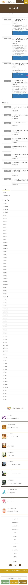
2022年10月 (5, 248)
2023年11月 (5, 209)
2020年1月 (5, 306)
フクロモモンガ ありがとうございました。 (20, 155)
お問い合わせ (15, 582)
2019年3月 (5, 336)
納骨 (15, 539)
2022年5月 (5, 263)
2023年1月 (5, 239)
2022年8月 (5, 254)
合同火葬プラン (15, 529)
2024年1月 (5, 203)
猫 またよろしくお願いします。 (20, 162)
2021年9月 (5, 287)
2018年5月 (5, 366)
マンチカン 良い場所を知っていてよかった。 (20, 139)
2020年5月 (5, 303)
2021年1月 (5, 294)
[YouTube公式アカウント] (10, 565)
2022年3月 (5, 269)
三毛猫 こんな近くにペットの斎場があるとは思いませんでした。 (20, 172)
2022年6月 (5, 260)
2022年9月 (5, 251)
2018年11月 (5, 348)
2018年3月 (5, 372)
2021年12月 (5, 278)
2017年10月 (5, 387)
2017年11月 (5, 384)
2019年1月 (5, 342)
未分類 (4, 192)
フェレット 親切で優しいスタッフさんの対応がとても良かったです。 (20, 180)
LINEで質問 (23, 582)
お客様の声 (15, 546)
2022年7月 (5, 257)
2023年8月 (5, 218)
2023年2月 (5, 236)
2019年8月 (5, 321)
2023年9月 (5, 215)
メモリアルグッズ (15, 543)
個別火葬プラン (15, 526)
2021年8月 (5, 290)
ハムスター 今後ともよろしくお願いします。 (20, 115)
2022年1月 (5, 275)
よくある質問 (15, 550)
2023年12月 (5, 206)
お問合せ (15, 556)
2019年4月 (5, 333)
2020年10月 (5, 297)
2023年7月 (5, 221)
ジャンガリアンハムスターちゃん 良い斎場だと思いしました (20, 81)
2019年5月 (5, 330)
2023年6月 (5, 224)
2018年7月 (5, 360)
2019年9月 (5, 318)
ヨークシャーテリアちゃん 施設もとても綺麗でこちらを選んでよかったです (20, 39)
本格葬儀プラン (15, 522)
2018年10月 (5, 351)
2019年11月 (5, 312)
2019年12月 (5, 309)
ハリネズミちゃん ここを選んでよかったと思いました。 (20, 64)
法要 (15, 532)
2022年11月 (5, 245)
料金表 (15, 553)
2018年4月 (5, 369)
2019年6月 (5, 327)
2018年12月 (5, 345)
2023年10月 (5, 212)
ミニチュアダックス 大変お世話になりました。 (20, 131)
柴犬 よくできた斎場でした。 (19, 146)
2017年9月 (5, 390)
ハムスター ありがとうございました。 (20, 107)
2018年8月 (5, 357)
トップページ (15, 519)
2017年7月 (5, 396)
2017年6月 (5, 399)
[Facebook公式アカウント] (20, 565)
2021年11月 (5, 281)
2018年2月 (5, 375)
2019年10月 (5, 315)
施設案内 (15, 536)
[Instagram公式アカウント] (15, 565)
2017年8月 (5, 393)
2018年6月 (5, 363)
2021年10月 (5, 284)
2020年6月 (5, 300)
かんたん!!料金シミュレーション (14, 578)
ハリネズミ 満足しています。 (19, 123)
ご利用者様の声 (6, 195)
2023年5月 (5, 227)
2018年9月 (5, 354)
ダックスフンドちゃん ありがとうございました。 (20, 20)
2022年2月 (5, 272)
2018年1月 (5, 378)
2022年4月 (5, 266)
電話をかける (6, 582)
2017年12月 (5, 381)
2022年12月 (5, 242)
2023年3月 (5, 233)
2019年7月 (5, 324)
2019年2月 (5, 339)
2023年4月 (5, 230)
